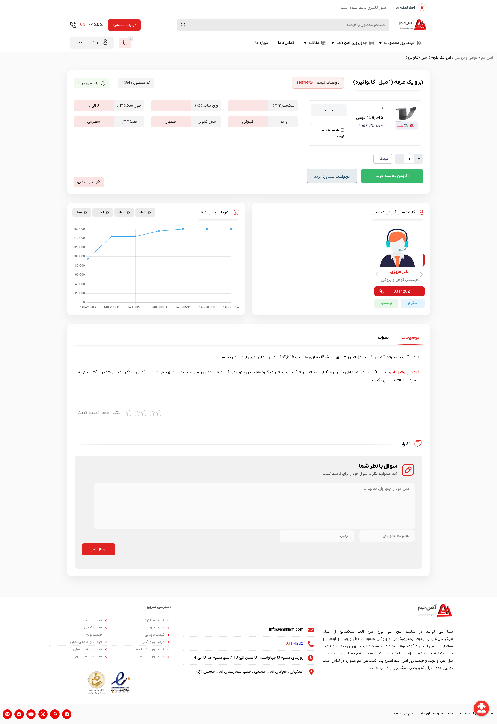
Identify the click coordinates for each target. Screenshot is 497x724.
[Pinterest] (7, 714)
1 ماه (142, 212)
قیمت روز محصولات (399, 42)
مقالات (314, 42)
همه (79, 212)
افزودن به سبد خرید (392, 176)
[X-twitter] (43, 714)
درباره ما (261, 42)
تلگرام (412, 303)
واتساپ (386, 303)
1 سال (100, 212)
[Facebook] (19, 714)
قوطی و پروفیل (466, 57)
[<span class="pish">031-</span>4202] (73, 25)
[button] (377, 274)
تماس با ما (286, 42)
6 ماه (121, 212)
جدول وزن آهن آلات (352, 42)
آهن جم (487, 57)
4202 (91, 25)
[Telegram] (66, 714)
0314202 (401, 291)
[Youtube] (31, 714)
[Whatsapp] (55, 714)
